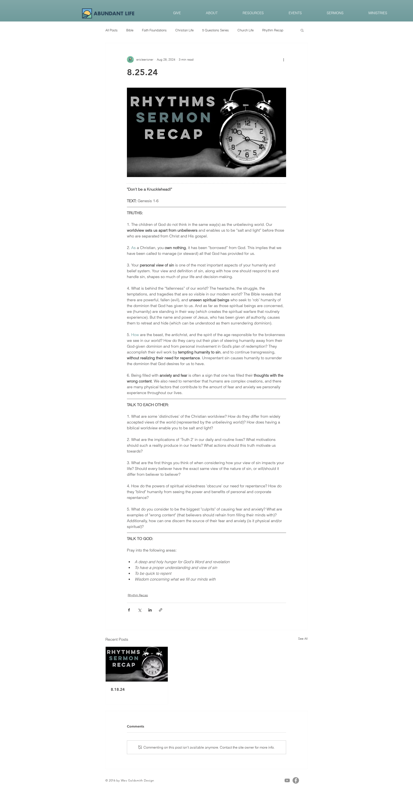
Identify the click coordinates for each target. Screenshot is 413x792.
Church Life (245, 30)
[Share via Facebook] (129, 610)
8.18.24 (118, 689)
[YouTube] (287, 780)
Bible (129, 30)
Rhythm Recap (272, 30)
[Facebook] (296, 780)
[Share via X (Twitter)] (139, 610)
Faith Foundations (154, 30)
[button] (302, 30)
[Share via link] (161, 610)
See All (303, 639)
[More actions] (283, 59)
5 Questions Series (215, 30)
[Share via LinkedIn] (150, 610)
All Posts (111, 30)
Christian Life (184, 30)
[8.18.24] (137, 664)
